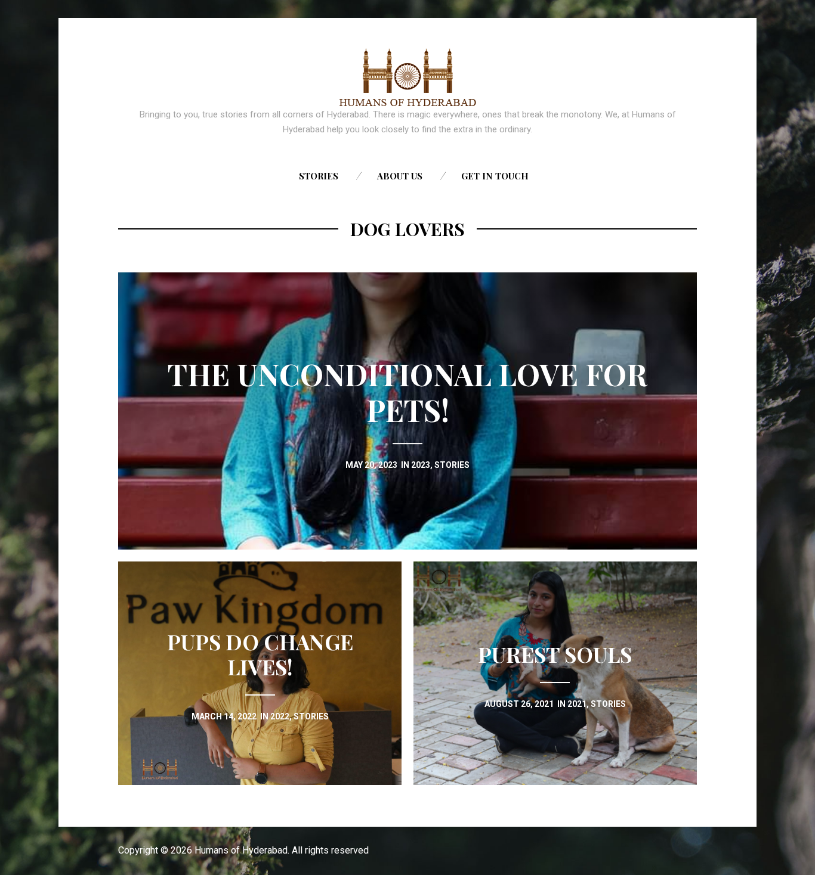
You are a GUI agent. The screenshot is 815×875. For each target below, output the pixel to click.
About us (399, 176)
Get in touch (495, 176)
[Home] (408, 77)
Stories (318, 176)
